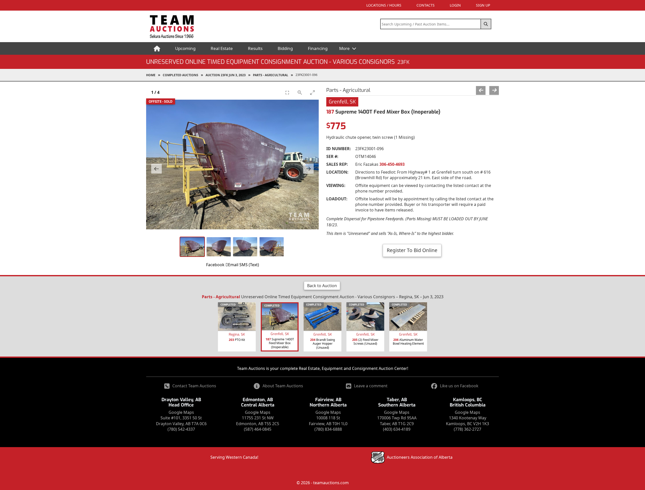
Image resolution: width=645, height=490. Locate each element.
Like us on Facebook (459, 386)
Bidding (285, 48)
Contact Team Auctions (194, 386)
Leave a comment (371, 386)
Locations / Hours (383, 5)
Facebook (215, 264)
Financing (318, 48)
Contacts (425, 5)
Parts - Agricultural (270, 75)
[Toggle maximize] (312, 92)
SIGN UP (483, 5)
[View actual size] (300, 92)
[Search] (486, 24)
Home (150, 75)
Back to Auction (322, 285)
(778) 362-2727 (467, 429)
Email (233, 264)
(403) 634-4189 (396, 429)
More (345, 48)
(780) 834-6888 (328, 429)
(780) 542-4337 (181, 429)
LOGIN (455, 5)
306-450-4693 (392, 164)
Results (255, 48)
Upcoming (185, 48)
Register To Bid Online (412, 250)
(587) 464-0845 (257, 429)
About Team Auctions (283, 386)
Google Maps (181, 412)
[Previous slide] (156, 169)
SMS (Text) (249, 264)
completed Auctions (180, 75)
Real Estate (222, 48)
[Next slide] (308, 169)
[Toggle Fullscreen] (287, 92)
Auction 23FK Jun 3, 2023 (226, 75)
